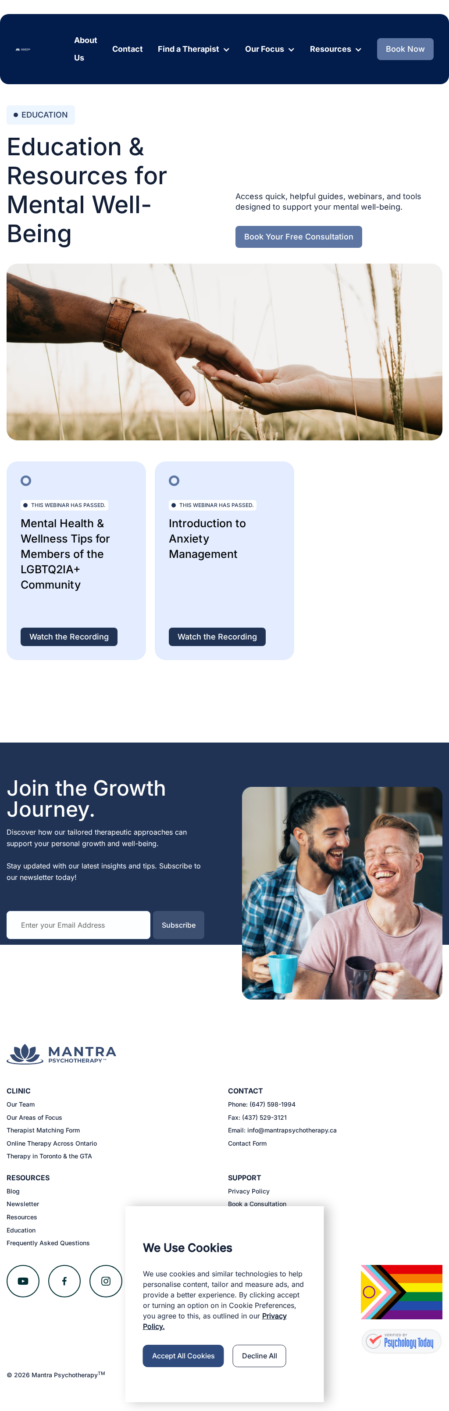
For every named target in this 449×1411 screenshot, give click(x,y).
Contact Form (247, 1143)
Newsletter (23, 1203)
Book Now (405, 49)
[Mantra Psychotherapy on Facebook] (64, 1281)
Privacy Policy (249, 1191)
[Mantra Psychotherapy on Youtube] (23, 1281)
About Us (85, 49)
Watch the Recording (69, 636)
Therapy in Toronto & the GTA (49, 1156)
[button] (194, 49)
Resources (22, 1217)
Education (21, 1230)
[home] (22, 49)
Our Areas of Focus (34, 1117)
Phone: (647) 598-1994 (262, 1104)
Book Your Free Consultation (298, 236)
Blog (13, 1191)
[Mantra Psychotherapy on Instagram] (105, 1281)
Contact (127, 49)
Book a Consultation (257, 1203)
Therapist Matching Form (43, 1130)
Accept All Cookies (183, 1355)
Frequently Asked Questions (48, 1243)
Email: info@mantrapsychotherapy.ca (282, 1130)
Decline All (259, 1355)
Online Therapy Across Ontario (52, 1143)
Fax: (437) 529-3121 (257, 1117)
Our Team (21, 1104)
